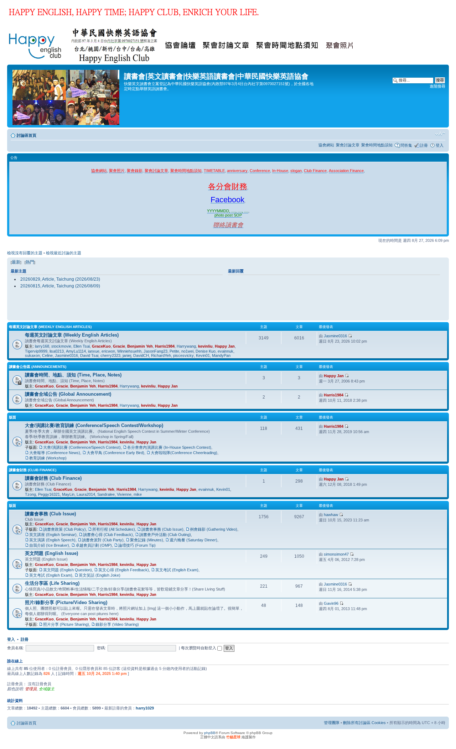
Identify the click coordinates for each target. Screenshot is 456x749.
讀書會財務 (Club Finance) (32, 470)
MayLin (68, 494)
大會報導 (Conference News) (54, 453)
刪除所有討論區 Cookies (364, 723)
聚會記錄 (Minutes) (146, 540)
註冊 (424, 145)
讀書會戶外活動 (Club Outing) (165, 534)
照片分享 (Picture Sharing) (66, 624)
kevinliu (205, 346)
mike (138, 494)
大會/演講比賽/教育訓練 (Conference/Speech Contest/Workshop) (94, 425)
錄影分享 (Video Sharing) (117, 624)
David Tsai (89, 355)
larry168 (42, 346)
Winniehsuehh (129, 351)
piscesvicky (183, 355)
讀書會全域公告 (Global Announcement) (68, 394)
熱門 (30, 262)
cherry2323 (110, 355)
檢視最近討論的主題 (63, 253)
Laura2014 (86, 494)
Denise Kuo (206, 351)
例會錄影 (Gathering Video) (213, 529)
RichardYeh (161, 355)
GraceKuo (101, 346)
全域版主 (47, 689)
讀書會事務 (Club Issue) (50, 513)
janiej (127, 355)
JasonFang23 (155, 351)
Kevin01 (203, 355)
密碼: (101, 648)
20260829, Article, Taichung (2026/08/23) (60, 279)
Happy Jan (225, 346)
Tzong (30, 494)
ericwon (108, 351)
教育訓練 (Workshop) (48, 458)
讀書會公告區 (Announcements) (37, 367)
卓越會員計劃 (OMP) (94, 545)
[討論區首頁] (66, 96)
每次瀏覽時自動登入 (199, 648)
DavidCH (141, 355)
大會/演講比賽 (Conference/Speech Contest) (82, 447)
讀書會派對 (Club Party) (103, 540)
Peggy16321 (49, 494)
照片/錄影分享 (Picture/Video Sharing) (66, 602)
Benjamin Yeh (140, 346)
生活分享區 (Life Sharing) (52, 583)
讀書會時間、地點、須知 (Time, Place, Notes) (73, 375)
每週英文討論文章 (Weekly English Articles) (50, 327)
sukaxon (32, 355)
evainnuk (225, 351)
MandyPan (221, 355)
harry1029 (145, 708)
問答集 (406, 145)
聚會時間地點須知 (377, 145)
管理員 (31, 689)
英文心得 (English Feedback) (123, 570)
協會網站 (326, 145)
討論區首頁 (26, 135)
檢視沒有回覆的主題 (24, 253)
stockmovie (61, 346)
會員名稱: (15, 648)
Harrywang (186, 346)
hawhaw (331, 515)
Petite (174, 351)
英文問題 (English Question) (67, 570)
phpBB (210, 733)
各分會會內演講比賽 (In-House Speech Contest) (169, 447)
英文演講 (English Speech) (52, 540)
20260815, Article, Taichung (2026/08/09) (60, 286)
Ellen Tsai (81, 346)
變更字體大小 (440, 134)
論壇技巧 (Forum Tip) (137, 545)
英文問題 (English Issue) (51, 553)
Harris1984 (165, 346)
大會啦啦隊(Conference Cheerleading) (184, 453)
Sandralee (106, 494)
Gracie (119, 346)
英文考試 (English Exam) (176, 570)
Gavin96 (331, 603)
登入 (440, 145)
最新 (16, 262)
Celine (47, 355)
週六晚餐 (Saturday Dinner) (193, 540)
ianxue (93, 351)
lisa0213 (57, 351)
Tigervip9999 (36, 351)
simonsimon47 (336, 554)
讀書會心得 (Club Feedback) (108, 534)
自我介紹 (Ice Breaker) (49, 545)
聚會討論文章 (347, 145)
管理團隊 (332, 723)
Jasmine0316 (66, 355)
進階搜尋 (437, 86)
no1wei (187, 351)
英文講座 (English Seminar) (53, 534)
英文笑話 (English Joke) (99, 575)
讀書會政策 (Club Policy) (64, 529)
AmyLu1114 (76, 351)
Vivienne (124, 494)
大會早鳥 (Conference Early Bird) (115, 453)
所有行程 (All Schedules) (113, 529)
